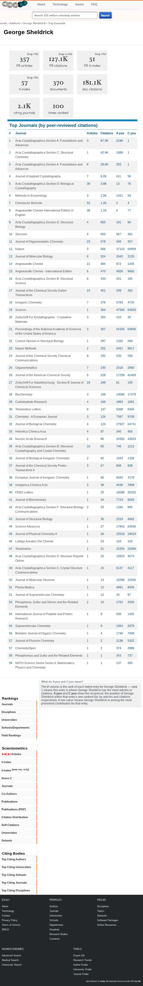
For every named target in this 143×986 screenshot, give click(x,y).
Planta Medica (24, 587)
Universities (9, 719)
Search (105, 15)
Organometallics (26, 367)
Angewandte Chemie (29, 263)
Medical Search (10, 960)
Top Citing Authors (13, 859)
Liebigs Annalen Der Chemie (34, 541)
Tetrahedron (23, 548)
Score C (6, 778)
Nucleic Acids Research (31, 439)
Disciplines (8, 712)
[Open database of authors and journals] (15, 2)
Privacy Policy (10, 920)
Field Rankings (11, 735)
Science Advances (27, 526)
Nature (19, 249)
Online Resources (106, 924)
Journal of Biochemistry (30, 499)
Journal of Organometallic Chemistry (39, 241)
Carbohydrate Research (31, 401)
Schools (6, 840)
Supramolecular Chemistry (32, 625)
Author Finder (80, 964)
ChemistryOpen (25, 648)
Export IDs (79, 955)
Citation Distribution (14, 817)
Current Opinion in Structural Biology (39, 341)
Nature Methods (25, 348)
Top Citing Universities (16, 867)
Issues (79, 4)
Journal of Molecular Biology (34, 256)
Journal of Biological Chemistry (35, 424)
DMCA (5, 929)
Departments (56, 924)
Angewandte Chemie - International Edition (43, 271)
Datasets (102, 915)
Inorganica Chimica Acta (31, 485)
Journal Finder (81, 974)
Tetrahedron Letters (28, 409)
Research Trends (82, 960)
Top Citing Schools (13, 874)
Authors (14, 23)
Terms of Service (11, 924)
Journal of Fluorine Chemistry (34, 640)
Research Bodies (59, 934)
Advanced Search (11, 955)
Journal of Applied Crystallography (38, 176)
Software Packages (107, 920)
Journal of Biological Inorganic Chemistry (42, 458)
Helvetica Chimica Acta (30, 431)
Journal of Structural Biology (34, 519)
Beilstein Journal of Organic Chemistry (40, 633)
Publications (9, 801)
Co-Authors (9, 793)
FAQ (94, 4)
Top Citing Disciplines (15, 890)
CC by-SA (136, 981)
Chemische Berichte (28, 203)
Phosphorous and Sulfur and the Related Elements (48, 655)
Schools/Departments (15, 727)
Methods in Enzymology (31, 195)
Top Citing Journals (14, 882)
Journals (7, 704)
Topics (100, 911)
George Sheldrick (34, 23)
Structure (21, 234)
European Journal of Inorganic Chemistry (42, 477)
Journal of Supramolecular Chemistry (39, 594)
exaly (3, 23)
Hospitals (55, 929)
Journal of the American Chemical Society (42, 375)
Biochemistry (23, 394)
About (41, 4)
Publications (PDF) (13, 809)
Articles (11, 754)
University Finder (82, 969)
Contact (6, 915)
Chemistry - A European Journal (36, 416)
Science (20, 309)
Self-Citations (10, 824)
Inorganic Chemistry (28, 302)
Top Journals (56, 23)
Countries (55, 938)
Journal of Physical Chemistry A (36, 533)
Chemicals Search (12, 964)
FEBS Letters (24, 492)
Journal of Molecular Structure (35, 579)
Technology (60, 4)
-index (6, 762)
